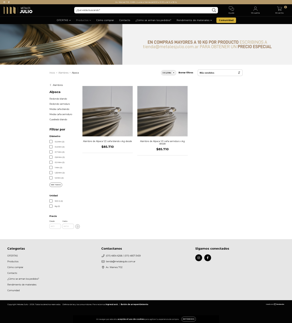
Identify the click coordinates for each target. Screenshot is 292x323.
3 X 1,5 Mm (167, 73)
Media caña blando (59, 109)
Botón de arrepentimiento (134, 304)
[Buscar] (214, 10)
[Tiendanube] (275, 305)
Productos (82, 20)
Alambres (63, 72)
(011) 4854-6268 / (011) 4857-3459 (123, 255)
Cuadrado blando (58, 119)
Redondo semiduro (59, 104)
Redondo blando (58, 98)
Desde (52, 221)
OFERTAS (63, 20)
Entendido (189, 319)
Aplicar (77, 226)
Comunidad (226, 20)
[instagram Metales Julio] (4, 2)
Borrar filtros (186, 72)
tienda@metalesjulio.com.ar (120, 261)
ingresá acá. (112, 304)
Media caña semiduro (60, 114)
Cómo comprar (105, 20)
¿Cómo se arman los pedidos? (153, 20)
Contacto (124, 20)
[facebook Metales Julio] (9, 2)
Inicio (52, 72)
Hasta (64, 221)
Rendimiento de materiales (193, 20)
